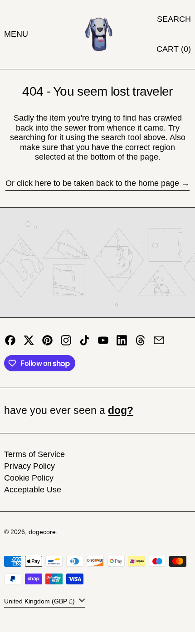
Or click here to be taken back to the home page (92, 183)
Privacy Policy (29, 466)
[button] (174, 19)
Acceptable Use (32, 489)
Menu (16, 34)
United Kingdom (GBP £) (40, 601)
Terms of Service (34, 454)
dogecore (42, 531)
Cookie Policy (29, 477)
